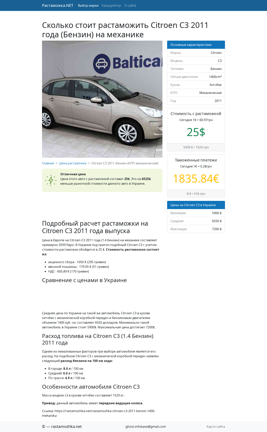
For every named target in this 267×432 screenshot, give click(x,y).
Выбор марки (88, 5)
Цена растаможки (72, 163)
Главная (48, 163)
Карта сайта (216, 426)
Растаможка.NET (57, 5)
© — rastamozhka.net (62, 426)
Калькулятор (111, 5)
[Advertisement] (102, 205)
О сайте (130, 5)
